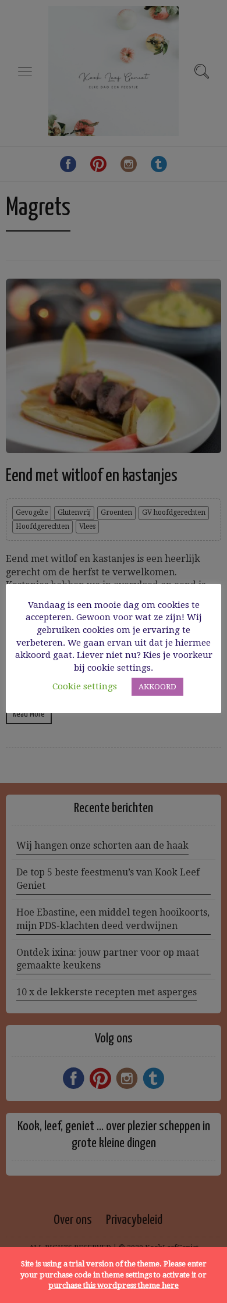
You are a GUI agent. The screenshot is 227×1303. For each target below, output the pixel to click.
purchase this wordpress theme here (113, 1285)
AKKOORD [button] (157, 686)
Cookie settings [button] (84, 686)
